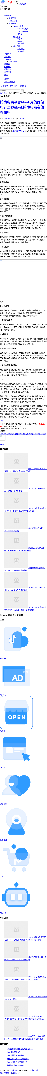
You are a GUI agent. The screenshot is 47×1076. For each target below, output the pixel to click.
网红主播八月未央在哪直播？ (18, 1059)
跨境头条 (12, 23)
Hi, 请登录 (4, 86)
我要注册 (13, 86)
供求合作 (7, 67)
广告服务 (7, 59)
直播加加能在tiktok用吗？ (16, 1065)
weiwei (2, 444)
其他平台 (20, 43)
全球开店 (7, 54)
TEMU (20, 39)
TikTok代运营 (9, 82)
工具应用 (7, 72)
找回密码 (22, 86)
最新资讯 (12, 18)
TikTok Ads (13, 61)
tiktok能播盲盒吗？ (14, 1052)
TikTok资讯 (13, 21)
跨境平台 (16, 37)
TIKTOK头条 (18, 26)
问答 (6, 75)
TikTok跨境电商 (18, 131)
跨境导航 (7, 69)
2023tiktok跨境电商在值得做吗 (11, 434)
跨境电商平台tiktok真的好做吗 (34, 434)
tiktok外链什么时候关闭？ (16, 1055)
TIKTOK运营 (22, 29)
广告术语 (20, 49)
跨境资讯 (7, 15)
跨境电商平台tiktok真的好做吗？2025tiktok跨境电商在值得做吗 (22, 107)
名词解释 (20, 51)
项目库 (7, 64)
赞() (21, 118)
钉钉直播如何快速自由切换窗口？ (20, 1049)
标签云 (7, 79)
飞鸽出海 (22, 4)
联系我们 (16, 1073)
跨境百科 (16, 46)
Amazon (20, 41)
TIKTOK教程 (22, 31)
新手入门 (20, 34)
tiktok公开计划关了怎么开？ (17, 1062)
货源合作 (7, 57)
